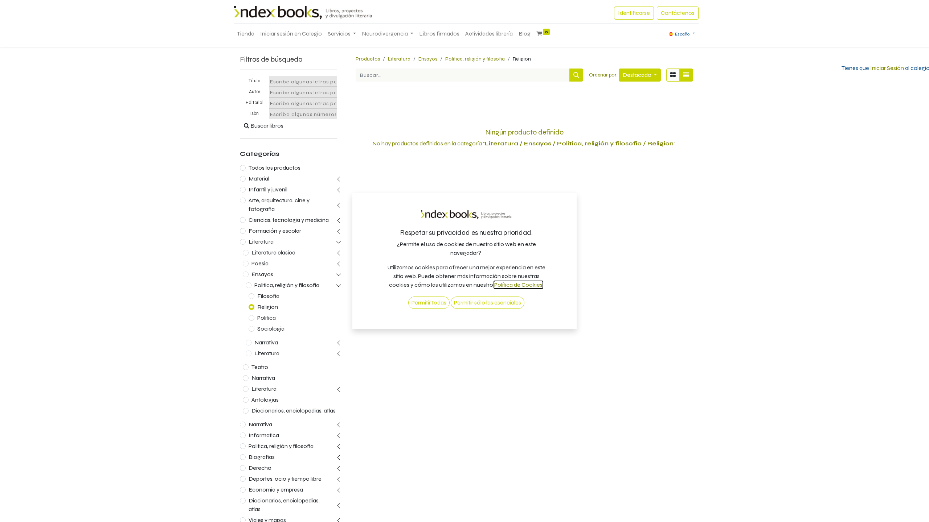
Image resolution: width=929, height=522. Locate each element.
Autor (254, 92)
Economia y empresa (276, 489)
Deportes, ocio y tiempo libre (285, 478)
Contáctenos (678, 12)
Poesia (260, 263)
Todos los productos (274, 167)
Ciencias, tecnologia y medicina (289, 219)
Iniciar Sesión (887, 68)
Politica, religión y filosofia (286, 285)
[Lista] (686, 75)
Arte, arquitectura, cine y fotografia (279, 204)
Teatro (259, 367)
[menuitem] (245, 33)
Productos (368, 59)
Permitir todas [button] (429, 302)
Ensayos (262, 274)
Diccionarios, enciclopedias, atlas (293, 410)
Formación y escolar (275, 230)
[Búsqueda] (576, 75)
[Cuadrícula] (673, 75)
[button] (640, 75)
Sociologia (271, 328)
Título (254, 81)
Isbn (254, 113)
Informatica (264, 435)
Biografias (262, 456)
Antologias (265, 399)
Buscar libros (266, 125)
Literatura (261, 241)
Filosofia (268, 296)
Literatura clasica (273, 252)
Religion (267, 306)
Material (259, 178)
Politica (266, 317)
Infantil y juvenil (268, 189)
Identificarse (634, 12)
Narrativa (266, 342)
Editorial (254, 102)
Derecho (260, 467)
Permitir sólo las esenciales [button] (487, 302)
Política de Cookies (518, 284)
